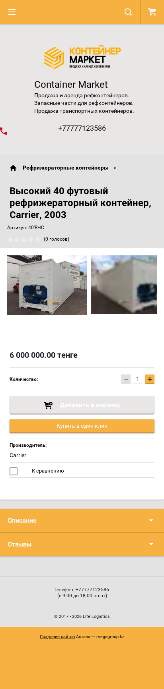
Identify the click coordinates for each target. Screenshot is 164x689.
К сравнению (47, 471)
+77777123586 (82, 128)
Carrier (18, 455)
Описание (22, 520)
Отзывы (19, 544)
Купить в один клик (82, 426)
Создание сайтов (57, 636)
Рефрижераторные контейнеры (66, 167)
